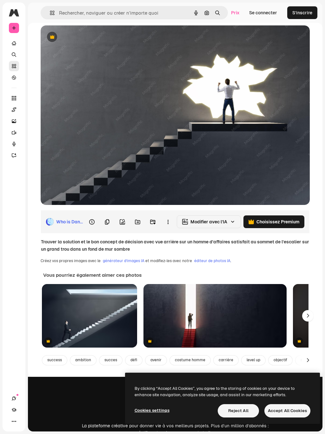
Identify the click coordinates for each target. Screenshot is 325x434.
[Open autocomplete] (49, 12)
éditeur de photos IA (212, 260)
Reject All (238, 410)
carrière (226, 360)
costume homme (190, 360)
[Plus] (14, 421)
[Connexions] (14, 398)
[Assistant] (14, 155)
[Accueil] (14, 43)
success (54, 360)
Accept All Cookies (287, 410)
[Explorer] (14, 77)
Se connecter (263, 13)
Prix (235, 13)
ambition (83, 360)
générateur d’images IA (123, 260)
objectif (280, 360)
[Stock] (14, 66)
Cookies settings (152, 410)
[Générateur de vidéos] (14, 132)
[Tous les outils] (14, 98)
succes (110, 360)
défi (133, 360)
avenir (156, 360)
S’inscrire (302, 13)
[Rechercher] (14, 55)
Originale (82, 37)
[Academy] (14, 410)
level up (253, 360)
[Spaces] (14, 110)
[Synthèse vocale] (14, 144)
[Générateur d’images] (14, 121)
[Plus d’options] (168, 221)
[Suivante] (308, 316)
